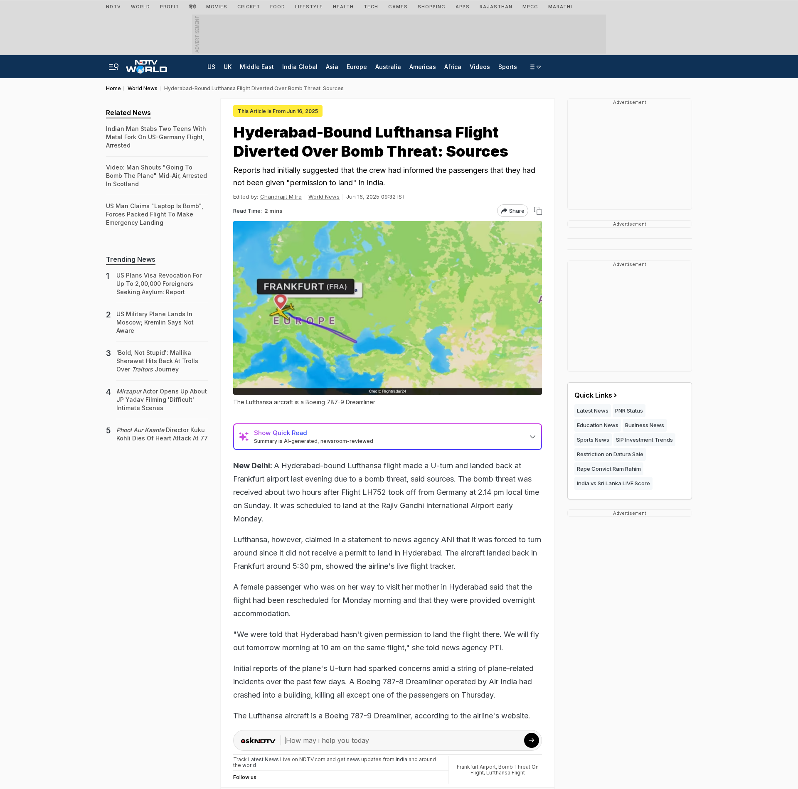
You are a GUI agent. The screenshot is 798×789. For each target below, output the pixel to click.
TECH (371, 7)
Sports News (593, 439)
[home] (146, 64)
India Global (300, 66)
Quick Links (593, 395)
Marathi (560, 7)
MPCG (530, 7)
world (249, 765)
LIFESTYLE (309, 7)
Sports (507, 66)
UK (228, 66)
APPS (463, 7)
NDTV (113, 7)
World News (324, 196)
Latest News (592, 410)
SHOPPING (432, 7)
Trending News (130, 259)
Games (398, 7)
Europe (357, 66)
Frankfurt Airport (476, 767)
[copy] (538, 211)
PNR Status (629, 410)
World (140, 7)
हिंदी (192, 7)
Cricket (248, 7)
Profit (169, 7)
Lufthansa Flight (505, 772)
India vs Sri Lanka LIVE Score (613, 483)
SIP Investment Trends (644, 439)
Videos (480, 66)
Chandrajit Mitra (281, 196)
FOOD (277, 7)
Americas (422, 66)
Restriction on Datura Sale (610, 454)
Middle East (257, 66)
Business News (644, 425)
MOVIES (216, 7)
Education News (597, 425)
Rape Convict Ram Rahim (609, 468)
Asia (332, 66)
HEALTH (343, 7)
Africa (452, 66)
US (211, 66)
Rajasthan (496, 7)
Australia (388, 66)
